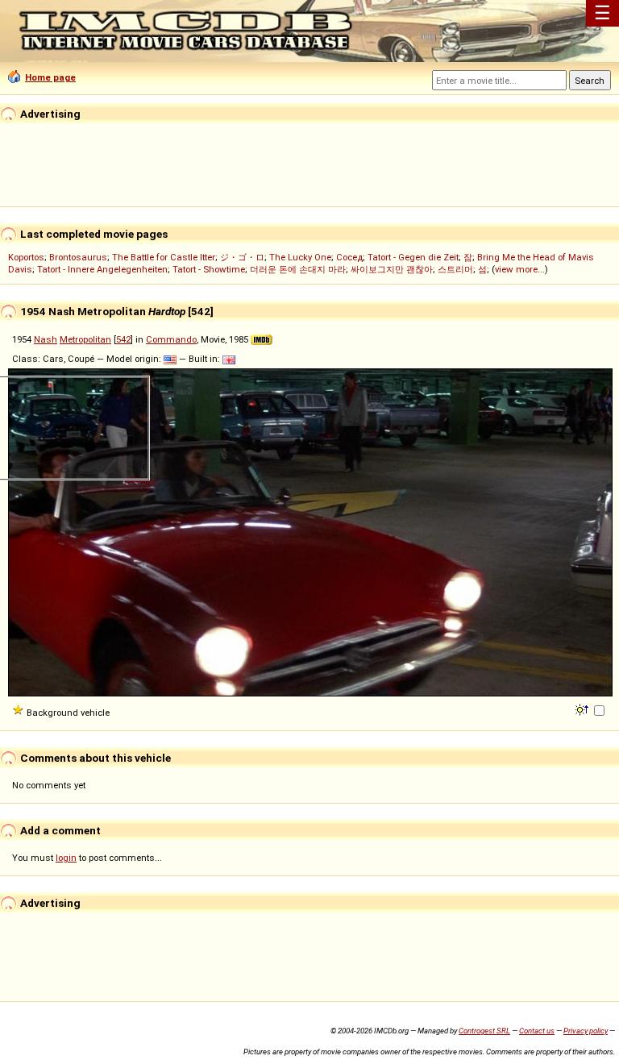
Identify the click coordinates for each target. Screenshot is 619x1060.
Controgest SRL (484, 1030)
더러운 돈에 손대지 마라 (298, 269)
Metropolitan (85, 339)
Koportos (26, 257)
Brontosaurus (78, 257)
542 (123, 339)
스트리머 (455, 269)
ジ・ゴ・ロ (242, 257)
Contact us (537, 1030)
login (66, 857)
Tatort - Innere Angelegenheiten (102, 269)
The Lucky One (300, 257)
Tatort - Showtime (208, 269)
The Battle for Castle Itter (163, 257)
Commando (171, 339)
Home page (50, 77)
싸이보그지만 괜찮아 (392, 269)
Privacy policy (585, 1030)
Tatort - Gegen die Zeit (413, 257)
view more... (520, 269)
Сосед (349, 257)
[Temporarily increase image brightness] (583, 708)
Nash (45, 339)
